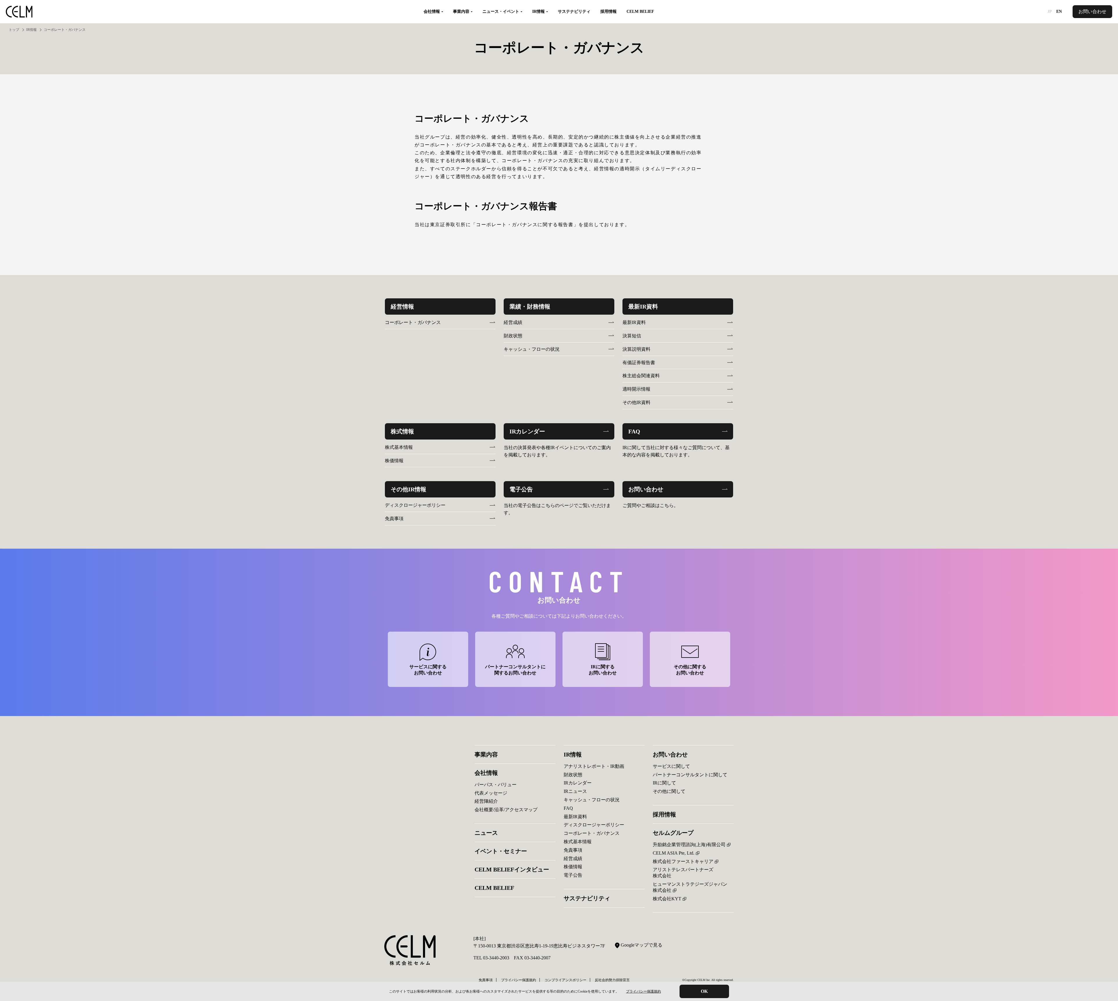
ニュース (486, 833)
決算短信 (631, 335)
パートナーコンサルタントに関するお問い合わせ (515, 669)
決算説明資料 (636, 349)
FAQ (568, 808)
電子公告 (573, 875)
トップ (14, 30)
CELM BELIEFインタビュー (512, 869)
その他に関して (669, 791)
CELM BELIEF (640, 11)
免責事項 (394, 518)
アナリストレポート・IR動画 (594, 766)
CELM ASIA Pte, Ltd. (673, 853)
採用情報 (608, 11)
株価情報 (394, 460)
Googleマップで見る (641, 944)
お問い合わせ (1092, 11)
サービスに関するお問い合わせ (428, 669)
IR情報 (31, 30)
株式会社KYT (667, 898)
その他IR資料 (636, 402)
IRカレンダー (578, 782)
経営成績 (513, 322)
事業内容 (486, 754)
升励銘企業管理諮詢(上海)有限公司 (689, 844)
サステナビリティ (574, 11)
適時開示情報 (636, 389)
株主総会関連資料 (641, 375)
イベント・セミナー (501, 851)
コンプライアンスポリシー (565, 980)
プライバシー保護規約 (643, 991)
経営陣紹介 (486, 801)
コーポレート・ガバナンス (413, 322)
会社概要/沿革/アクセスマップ (506, 809)
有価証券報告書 (638, 362)
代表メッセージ (491, 793)
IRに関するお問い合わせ (603, 669)
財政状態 (513, 335)
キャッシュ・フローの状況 (532, 349)
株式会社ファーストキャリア (683, 861)
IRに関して (664, 782)
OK (704, 991)
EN (1059, 12)
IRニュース (575, 791)
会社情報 (486, 773)
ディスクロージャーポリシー (415, 505)
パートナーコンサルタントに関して (690, 774)
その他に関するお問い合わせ (690, 669)
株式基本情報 (399, 447)
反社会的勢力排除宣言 (612, 980)
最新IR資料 (634, 322)
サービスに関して (671, 766)
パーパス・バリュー (495, 784)
